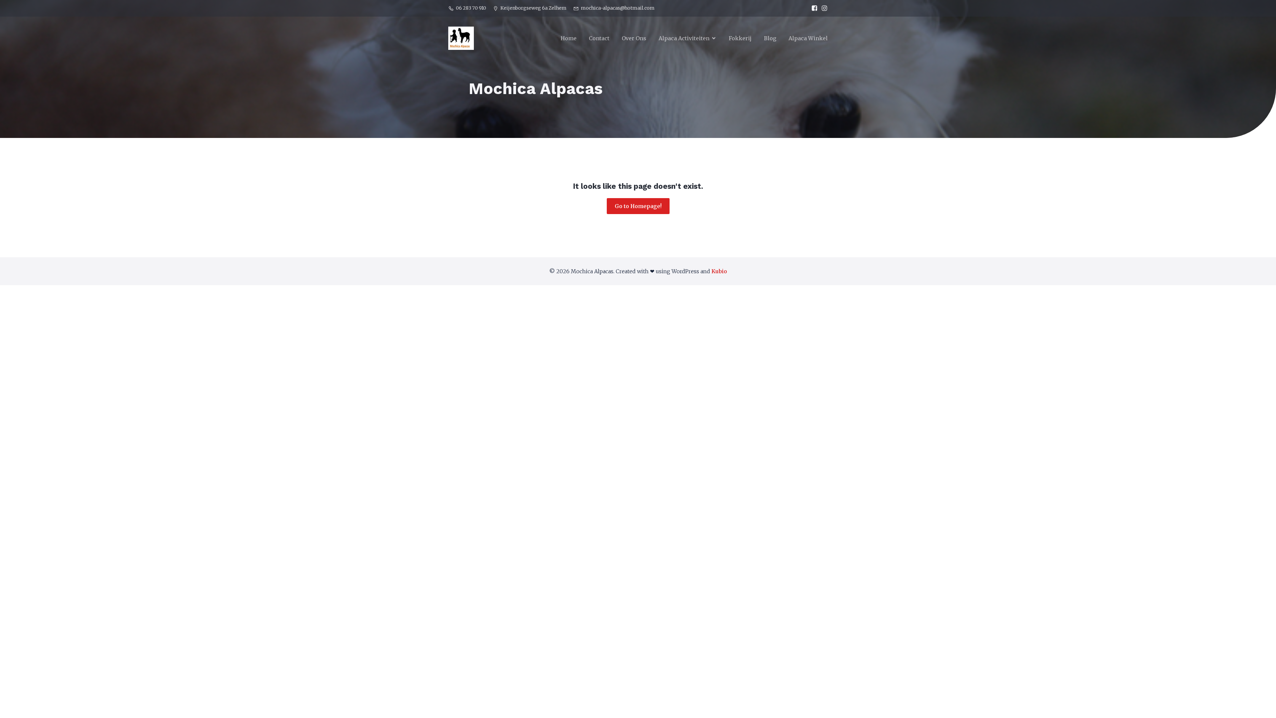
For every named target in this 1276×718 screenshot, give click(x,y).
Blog (770, 38)
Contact (599, 38)
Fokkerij (740, 38)
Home (569, 38)
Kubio (719, 271)
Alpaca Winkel (808, 38)
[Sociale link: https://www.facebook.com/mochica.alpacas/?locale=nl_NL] (813, 8)
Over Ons (634, 38)
